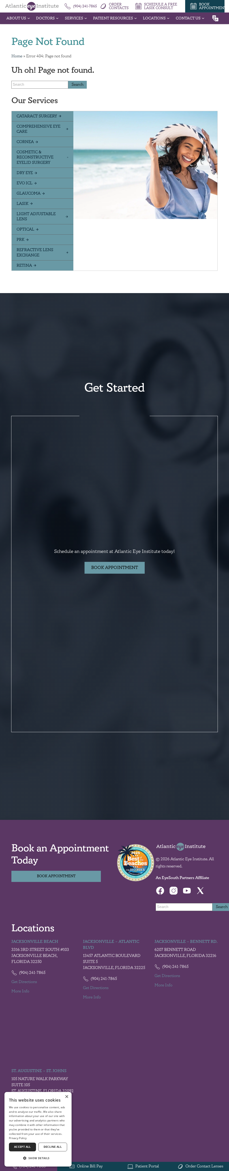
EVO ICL (24, 183)
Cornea (25, 141)
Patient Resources (113, 18)
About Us (16, 18)
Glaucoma (28, 193)
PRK (20, 239)
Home (16, 56)
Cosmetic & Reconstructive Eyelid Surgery (35, 157)
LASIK (22, 203)
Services (74, 18)
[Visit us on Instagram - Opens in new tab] (173, 890)
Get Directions (24, 981)
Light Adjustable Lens (36, 216)
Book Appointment (114, 567)
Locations (154, 18)
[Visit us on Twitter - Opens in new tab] (200, 890)
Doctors (45, 18)
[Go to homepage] (31, 6)
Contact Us (188, 18)
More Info (20, 991)
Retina (24, 265)
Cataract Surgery (37, 116)
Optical (25, 229)
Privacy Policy (18, 1138)
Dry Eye (25, 172)
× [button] (66, 1096)
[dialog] (38, 1129)
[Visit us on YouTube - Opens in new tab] (186, 890)
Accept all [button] (22, 1147)
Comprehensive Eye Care (38, 129)
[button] (38, 1158)
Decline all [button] (53, 1147)
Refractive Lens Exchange (35, 252)
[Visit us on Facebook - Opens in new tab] (160, 890)
